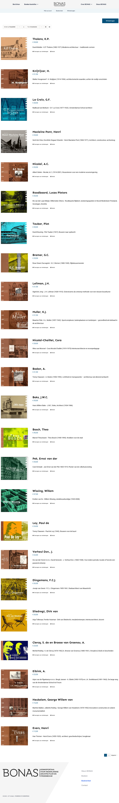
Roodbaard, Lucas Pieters (50, 192)
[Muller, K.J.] (14, 319)
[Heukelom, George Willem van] (14, 707)
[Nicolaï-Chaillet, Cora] (14, 348)
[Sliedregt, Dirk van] (14, 620)
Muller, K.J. (39, 312)
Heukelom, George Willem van (53, 699)
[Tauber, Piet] (14, 233)
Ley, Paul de (41, 523)
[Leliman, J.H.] (14, 291)
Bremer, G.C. (41, 255)
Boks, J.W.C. (40, 397)
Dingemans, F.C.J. (44, 580)
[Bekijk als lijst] (49, 27)
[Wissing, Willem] (14, 500)
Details (53, 51)
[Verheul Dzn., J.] (14, 559)
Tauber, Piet (41, 223)
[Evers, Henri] (14, 735)
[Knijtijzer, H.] (14, 79)
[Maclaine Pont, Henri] (14, 141)
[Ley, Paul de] (14, 531)
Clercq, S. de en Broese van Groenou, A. (59, 642)
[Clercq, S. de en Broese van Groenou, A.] (14, 650)
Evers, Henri (41, 728)
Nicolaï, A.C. (41, 164)
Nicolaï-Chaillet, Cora (47, 340)
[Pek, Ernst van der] (14, 468)
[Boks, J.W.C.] (14, 407)
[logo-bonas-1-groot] (59, 3)
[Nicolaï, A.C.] (14, 172)
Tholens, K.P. (41, 39)
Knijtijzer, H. (41, 71)
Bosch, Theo (40, 429)
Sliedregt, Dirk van (45, 611)
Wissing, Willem (43, 491)
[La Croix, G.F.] (14, 109)
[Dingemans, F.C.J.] (14, 589)
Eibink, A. (39, 671)
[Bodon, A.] (14, 376)
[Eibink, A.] (14, 679)
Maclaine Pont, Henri (47, 132)
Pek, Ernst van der (45, 458)
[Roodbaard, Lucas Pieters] (14, 202)
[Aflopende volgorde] (24, 27)
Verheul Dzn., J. (43, 551)
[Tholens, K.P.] (14, 48)
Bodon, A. (39, 368)
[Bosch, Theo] (14, 438)
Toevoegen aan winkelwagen (41, 51)
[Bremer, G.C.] (14, 263)
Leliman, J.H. (41, 283)
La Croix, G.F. (41, 99)
